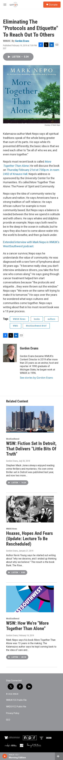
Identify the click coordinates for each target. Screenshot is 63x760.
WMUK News (19, 319)
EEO (8, 720)
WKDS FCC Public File (16, 707)
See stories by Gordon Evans (36, 377)
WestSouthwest (12, 439)
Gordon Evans (22, 40)
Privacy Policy (12, 713)
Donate (53, 4)
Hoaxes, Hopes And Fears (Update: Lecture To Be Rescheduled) (29, 539)
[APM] (11, 745)
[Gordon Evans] (10, 353)
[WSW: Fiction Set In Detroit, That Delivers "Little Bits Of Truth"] (30, 419)
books (37, 319)
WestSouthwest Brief (36, 326)
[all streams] (59, 756)
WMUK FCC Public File (16, 700)
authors (51, 319)
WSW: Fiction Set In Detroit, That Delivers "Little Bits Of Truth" (31, 449)
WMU (15, 326)
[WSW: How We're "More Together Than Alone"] (30, 599)
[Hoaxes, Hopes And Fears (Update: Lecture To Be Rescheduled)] (30, 509)
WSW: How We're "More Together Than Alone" (27, 625)
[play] (5, 756)
